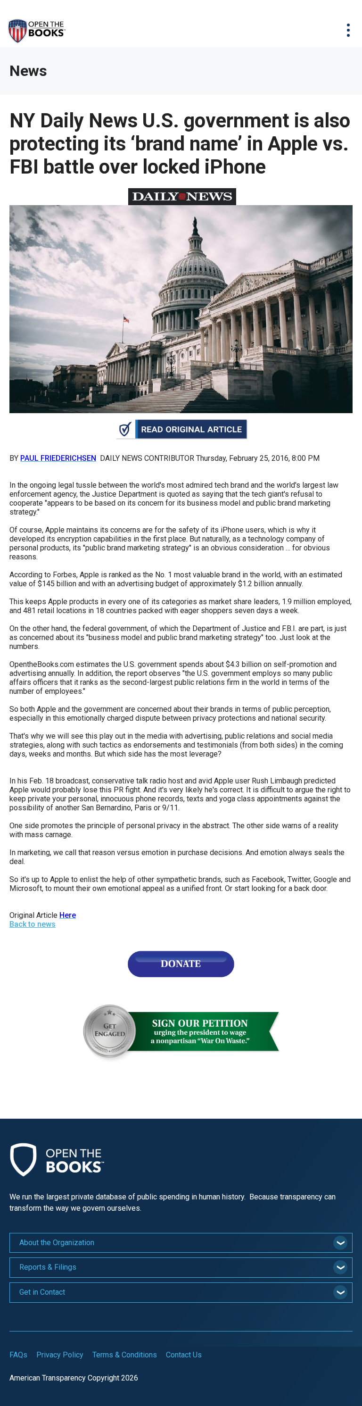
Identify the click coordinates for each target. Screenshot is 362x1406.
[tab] (181, 1243)
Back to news (32, 924)
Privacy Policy (59, 1354)
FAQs (18, 1354)
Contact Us (184, 1354)
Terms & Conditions (124, 1354)
